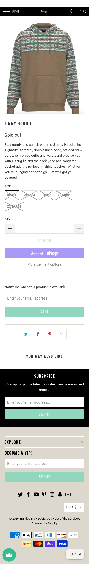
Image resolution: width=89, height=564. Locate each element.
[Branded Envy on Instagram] (52, 495)
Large (46, 195)
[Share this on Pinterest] (50, 334)
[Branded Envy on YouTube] (36, 495)
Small (12, 195)
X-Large (64, 195)
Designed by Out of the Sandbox (58, 518)
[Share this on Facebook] (38, 334)
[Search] (72, 11)
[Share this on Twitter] (26, 334)
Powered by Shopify (44, 523)
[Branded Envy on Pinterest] (44, 495)
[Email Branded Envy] (68, 495)
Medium (29, 195)
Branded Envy (28, 518)
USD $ (71, 507)
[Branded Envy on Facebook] (28, 495)
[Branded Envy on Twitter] (20, 495)
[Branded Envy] (44, 11)
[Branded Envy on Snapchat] (60, 495)
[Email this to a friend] (62, 334)
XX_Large (14, 206)
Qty (7, 219)
